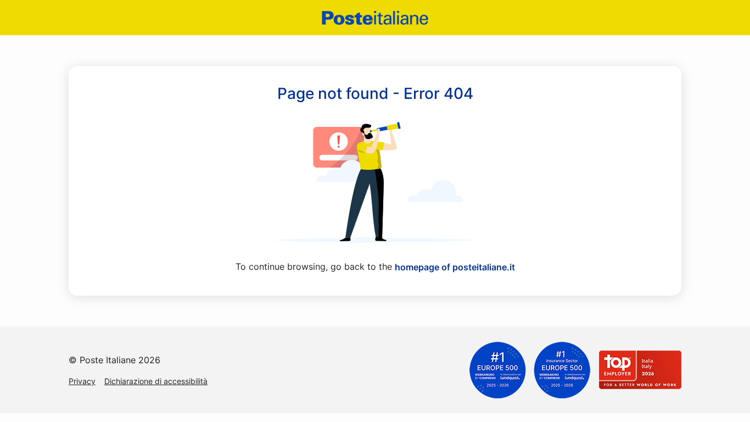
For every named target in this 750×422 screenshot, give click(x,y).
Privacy (82, 381)
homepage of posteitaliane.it (455, 267)
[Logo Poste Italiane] (375, 18)
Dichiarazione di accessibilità (156, 381)
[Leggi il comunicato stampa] (529, 369)
